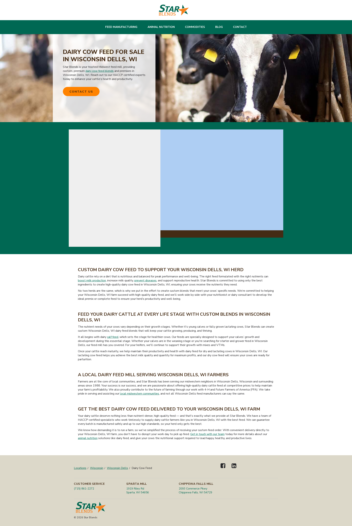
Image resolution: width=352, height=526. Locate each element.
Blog (219, 27)
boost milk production (92, 280)
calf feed (112, 337)
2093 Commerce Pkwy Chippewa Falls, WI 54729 (195, 490)
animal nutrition (88, 438)
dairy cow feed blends (99, 71)
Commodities (195, 27)
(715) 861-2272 (84, 488)
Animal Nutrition (161, 27)
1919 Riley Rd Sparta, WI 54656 (137, 490)
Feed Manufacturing (121, 27)
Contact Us (81, 92)
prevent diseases (145, 280)
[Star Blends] (174, 10)
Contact (240, 27)
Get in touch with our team (207, 434)
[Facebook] (223, 469)
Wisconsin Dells (117, 468)
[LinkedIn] (234, 469)
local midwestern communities (139, 394)
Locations (80, 468)
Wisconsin (96, 468)
